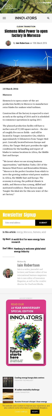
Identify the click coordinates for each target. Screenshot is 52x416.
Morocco (28, 232)
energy (20, 232)
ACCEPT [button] (35, 412)
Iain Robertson (22, 43)
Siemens (37, 232)
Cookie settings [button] (21, 411)
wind (44, 232)
